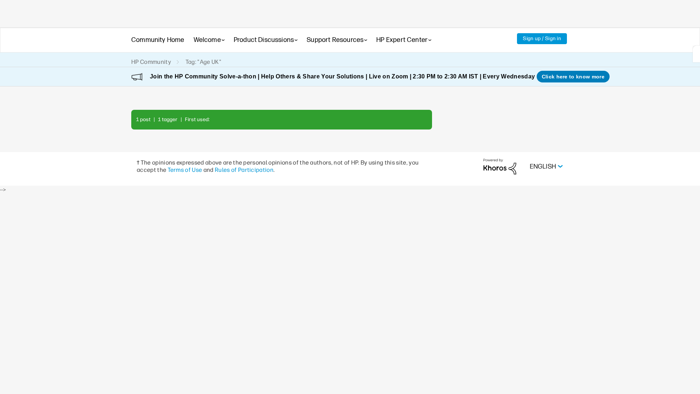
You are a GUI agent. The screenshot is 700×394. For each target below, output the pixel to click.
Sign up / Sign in (542, 38)
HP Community (151, 61)
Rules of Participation (244, 169)
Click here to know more (573, 77)
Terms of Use (185, 169)
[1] (696, 54)
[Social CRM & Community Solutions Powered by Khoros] (499, 166)
